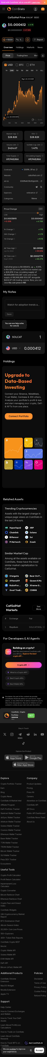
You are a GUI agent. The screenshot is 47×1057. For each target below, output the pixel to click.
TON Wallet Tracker (9, 843)
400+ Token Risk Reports (12, 938)
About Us (31, 822)
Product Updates (34, 784)
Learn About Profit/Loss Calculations (11, 1026)
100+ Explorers (7, 933)
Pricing (30, 788)
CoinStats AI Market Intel (11, 801)
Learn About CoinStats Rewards (10, 1037)
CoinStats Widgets (8, 910)
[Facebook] (23, 744)
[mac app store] (23, 764)
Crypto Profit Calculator (11, 875)
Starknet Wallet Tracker (11, 813)
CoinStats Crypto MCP (10, 942)
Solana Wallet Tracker (10, 826)
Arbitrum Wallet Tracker (11, 822)
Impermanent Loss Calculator (8, 885)
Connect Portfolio (19, 416)
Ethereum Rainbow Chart (11, 899)
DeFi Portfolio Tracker (10, 809)
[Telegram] (36, 187)
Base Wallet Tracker (9, 838)
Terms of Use (40, 983)
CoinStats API (32, 805)
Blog (3, 792)
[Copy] (37, 170)
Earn (2, 788)
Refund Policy (40, 995)
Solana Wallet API (8, 954)
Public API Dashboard (36, 813)
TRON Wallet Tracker (10, 847)
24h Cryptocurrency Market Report (13, 915)
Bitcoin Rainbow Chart (10, 895)
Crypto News (6, 796)
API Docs (30, 809)
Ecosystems (6, 864)
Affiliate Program (8, 805)
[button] (37, 170)
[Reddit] (28, 736)
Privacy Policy (40, 987)
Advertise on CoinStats (36, 801)
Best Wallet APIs (16, 684)
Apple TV (5, 994)
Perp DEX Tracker (8, 859)
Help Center (6, 1007)
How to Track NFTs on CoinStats (10, 1044)
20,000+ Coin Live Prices (11, 929)
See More (38, 607)
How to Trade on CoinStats (12, 1032)
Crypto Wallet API (8, 950)
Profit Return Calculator (10, 879)
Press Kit (30, 792)
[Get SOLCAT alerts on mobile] (27, 39)
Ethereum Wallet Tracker (11, 834)
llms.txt (3, 946)
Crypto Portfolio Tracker (11, 784)
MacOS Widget (7, 985)
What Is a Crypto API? (18, 672)
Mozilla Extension (8, 990)
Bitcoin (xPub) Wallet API (11, 967)
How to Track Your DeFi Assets (11, 1019)
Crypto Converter (8, 890)
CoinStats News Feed (36, 817)
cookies (12, 1049)
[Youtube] (42, 736)
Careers (30, 796)
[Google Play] (33, 757)
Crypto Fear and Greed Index (11, 904)
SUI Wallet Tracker (9, 855)
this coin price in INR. (17, 283)
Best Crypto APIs (16, 678)
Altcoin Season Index (10, 925)
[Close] (44, 2)
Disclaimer (38, 979)
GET (31, 716)
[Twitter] (41, 187)
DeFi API (4, 963)
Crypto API (22, 665)
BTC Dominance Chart (10, 921)
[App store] (13, 757)
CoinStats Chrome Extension (8, 980)
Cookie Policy (40, 991)
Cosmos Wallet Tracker (11, 830)
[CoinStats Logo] (16, 9)
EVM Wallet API (7, 959)
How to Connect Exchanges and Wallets (13, 1012)
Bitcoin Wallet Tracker (10, 851)
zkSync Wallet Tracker (10, 817)
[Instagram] (11, 736)
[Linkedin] (35, 736)
